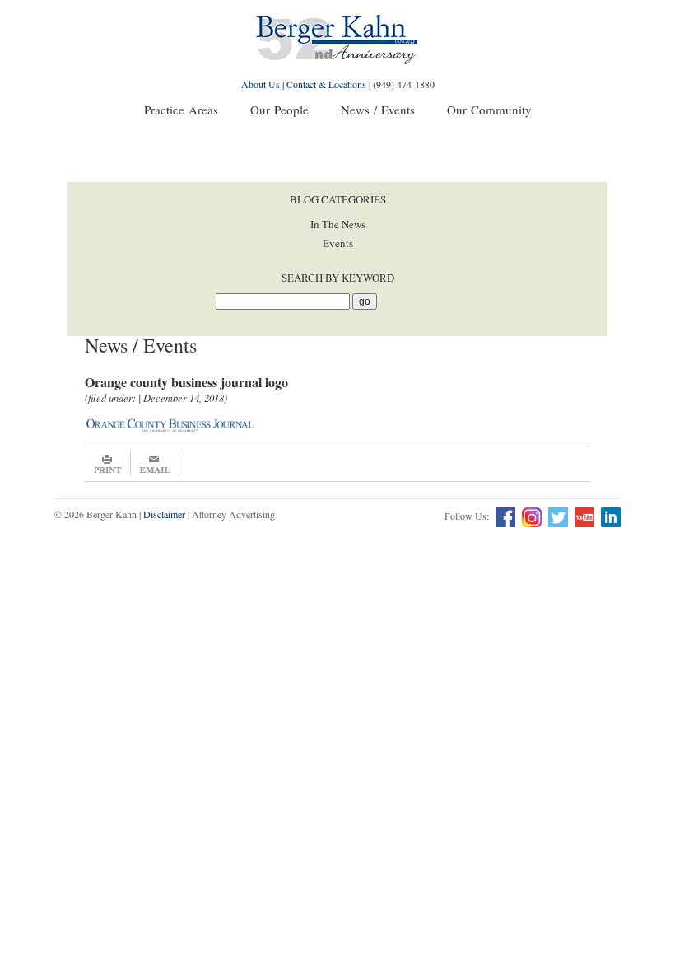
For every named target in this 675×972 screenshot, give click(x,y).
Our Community (489, 109)
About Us (260, 84)
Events (338, 243)
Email (155, 464)
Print (108, 464)
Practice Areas (181, 109)
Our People (279, 109)
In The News (337, 224)
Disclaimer (164, 514)
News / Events (378, 109)
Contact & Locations (326, 84)
